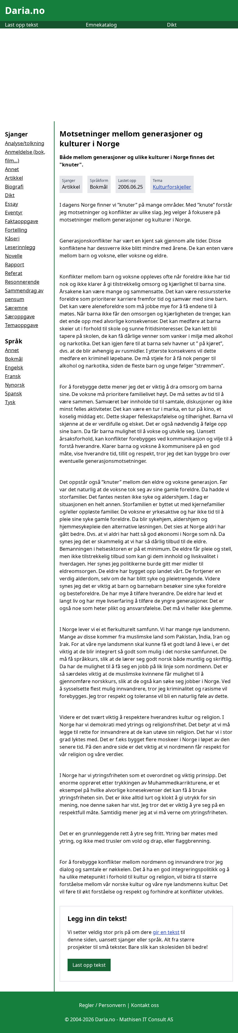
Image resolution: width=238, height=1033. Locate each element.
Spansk (13, 393)
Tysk (10, 402)
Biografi (14, 186)
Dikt (172, 24)
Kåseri (12, 238)
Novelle (13, 255)
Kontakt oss (145, 1005)
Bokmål (14, 358)
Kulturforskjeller (172, 186)
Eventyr (14, 212)
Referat (13, 273)
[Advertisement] (119, 75)
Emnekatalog (101, 24)
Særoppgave (20, 316)
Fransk (13, 376)
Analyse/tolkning (24, 143)
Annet (12, 169)
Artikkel (14, 177)
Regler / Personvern (102, 1005)
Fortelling (16, 229)
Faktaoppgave (21, 221)
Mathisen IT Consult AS (146, 1019)
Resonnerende (22, 281)
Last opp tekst (21, 24)
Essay (11, 203)
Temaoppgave (21, 325)
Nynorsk (15, 384)
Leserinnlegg (20, 247)
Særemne (16, 307)
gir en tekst (166, 932)
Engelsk (14, 367)
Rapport (14, 264)
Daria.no (25, 10)
